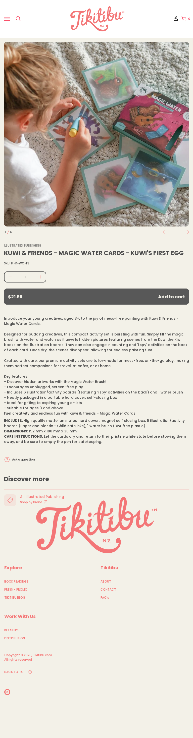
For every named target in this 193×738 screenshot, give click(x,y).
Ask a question (23, 459)
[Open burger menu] (7, 18)
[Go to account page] (176, 20)
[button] (18, 18)
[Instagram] (7, 692)
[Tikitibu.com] (97, 18)
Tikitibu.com (42, 655)
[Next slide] (183, 232)
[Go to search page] (18, 18)
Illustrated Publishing (22, 245)
